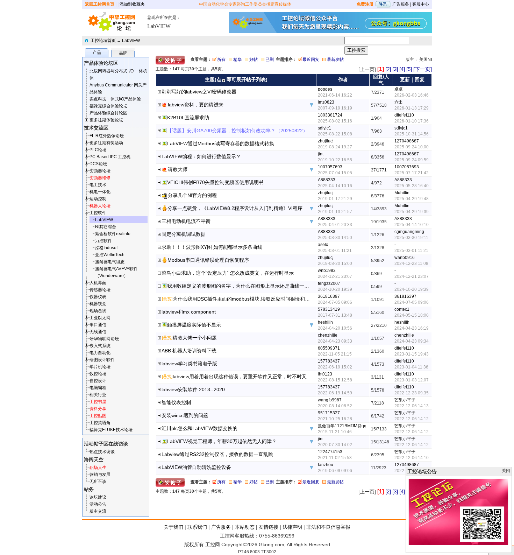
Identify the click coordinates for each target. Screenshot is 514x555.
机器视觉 (98, 303)
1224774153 (330, 451)
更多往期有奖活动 (106, 142)
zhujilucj (326, 141)
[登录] (382, 4)
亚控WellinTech (109, 254)
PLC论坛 (98, 149)
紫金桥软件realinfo (112, 233)
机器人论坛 (100, 205)
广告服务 (400, 4)
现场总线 (98, 310)
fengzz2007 (329, 283)
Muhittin (401, 192)
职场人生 (98, 467)
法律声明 (292, 527)
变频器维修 (100, 177)
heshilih (325, 322)
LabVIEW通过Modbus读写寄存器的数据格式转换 (220, 143)
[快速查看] (159, 92)
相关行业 (98, 394)
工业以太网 (100, 317)
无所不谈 (98, 481)
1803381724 (330, 115)
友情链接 (268, 527)
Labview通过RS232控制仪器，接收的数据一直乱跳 (217, 454)
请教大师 (177, 169)
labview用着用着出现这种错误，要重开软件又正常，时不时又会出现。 (249, 376)
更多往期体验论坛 (106, 120)
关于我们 (173, 527)
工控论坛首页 (103, 40)
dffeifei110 (404, 115)
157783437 (329, 361)
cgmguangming (409, 231)
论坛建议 (98, 497)
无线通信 (98, 331)
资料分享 (98, 408)
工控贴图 (98, 415)
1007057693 (330, 166)
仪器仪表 (98, 296)
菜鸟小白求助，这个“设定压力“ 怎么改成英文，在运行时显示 (228, 273)
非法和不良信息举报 (328, 527)
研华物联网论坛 (104, 338)
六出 (398, 102)
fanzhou (325, 464)
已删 (269, 59)
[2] (388, 69)
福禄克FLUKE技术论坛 (111, 429)
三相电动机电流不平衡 (186, 221)
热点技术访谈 (102, 451)
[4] (402, 69)
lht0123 (325, 374)
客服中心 (420, 4)
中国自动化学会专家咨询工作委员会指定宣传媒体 (245, 4)
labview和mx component (189, 312)
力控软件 (103, 240)
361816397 (329, 296)
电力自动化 (100, 352)
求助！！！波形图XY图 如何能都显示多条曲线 (212, 247)
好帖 (253, 59)
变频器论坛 (100, 170)
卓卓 (398, 89)
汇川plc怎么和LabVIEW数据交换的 (199, 428)
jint (320, 154)
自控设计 (98, 380)
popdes (325, 89)
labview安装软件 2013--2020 (193, 389)
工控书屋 (98, 401)
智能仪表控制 (176, 402)
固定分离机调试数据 (184, 234)
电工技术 (98, 184)
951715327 (329, 412)
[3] (395, 69)
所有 (221, 59)
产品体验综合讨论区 (108, 113)
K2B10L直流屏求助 (188, 117)
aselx (323, 244)
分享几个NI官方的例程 (192, 195)
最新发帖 (335, 59)
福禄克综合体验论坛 (108, 106)
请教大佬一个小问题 (195, 337)
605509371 (329, 348)
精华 (237, 59)
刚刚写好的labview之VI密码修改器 (199, 91)
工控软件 (98, 212)
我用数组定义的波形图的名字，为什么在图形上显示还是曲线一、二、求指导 (250, 286)
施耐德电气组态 (109, 261)
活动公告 (98, 504)
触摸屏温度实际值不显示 (194, 325)
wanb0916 (404, 257)
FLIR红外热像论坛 (107, 135)
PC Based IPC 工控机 (110, 156)
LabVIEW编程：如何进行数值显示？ (201, 156)
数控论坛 (98, 373)
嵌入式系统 (100, 345)
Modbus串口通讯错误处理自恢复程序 (208, 260)
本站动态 (245, 527)
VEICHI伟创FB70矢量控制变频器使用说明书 (215, 182)
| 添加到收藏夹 (131, 4)
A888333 (326, 179)
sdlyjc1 (324, 128)
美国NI (425, 59)
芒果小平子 (404, 400)
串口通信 (98, 324)
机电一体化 (100, 191)
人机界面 (98, 282)
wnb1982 (327, 270)
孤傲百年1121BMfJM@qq (342, 425)
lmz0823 (326, 102)
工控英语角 (100, 422)
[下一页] (422, 69)
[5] (409, 69)
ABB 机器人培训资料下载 (189, 350)
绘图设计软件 (102, 359)
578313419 (329, 309)
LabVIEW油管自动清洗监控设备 (196, 467)
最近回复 (310, 59)
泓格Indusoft (107, 247)
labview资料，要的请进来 (195, 104)
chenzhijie (327, 335)
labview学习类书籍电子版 (189, 363)
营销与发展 (100, 474)
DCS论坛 (98, 163)
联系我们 (197, 527)
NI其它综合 (105, 226)
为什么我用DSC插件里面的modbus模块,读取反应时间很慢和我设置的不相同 (256, 299)
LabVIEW (131, 40)
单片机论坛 (100, 366)
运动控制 (98, 198)
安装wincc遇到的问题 (185, 415)
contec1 (401, 309)
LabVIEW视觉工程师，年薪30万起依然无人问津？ (222, 441)
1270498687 (406, 141)
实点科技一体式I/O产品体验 (115, 99)
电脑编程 (98, 387)
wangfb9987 (330, 400)
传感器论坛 (100, 289)
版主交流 (98, 511)
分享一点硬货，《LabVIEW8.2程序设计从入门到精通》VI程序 (234, 208)
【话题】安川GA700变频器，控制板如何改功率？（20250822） (237, 130)
